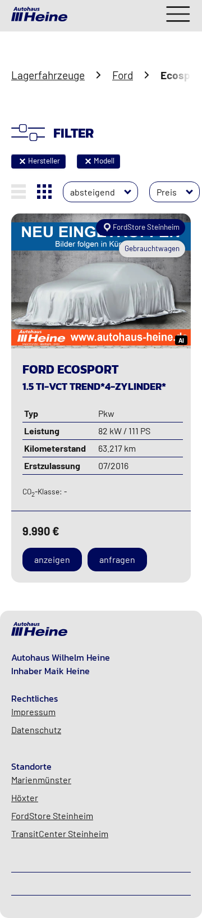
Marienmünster (41, 779)
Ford (122, 75)
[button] (22, 161)
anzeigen (52, 559)
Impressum (33, 711)
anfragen (117, 559)
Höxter (24, 797)
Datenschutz (36, 729)
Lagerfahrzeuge (48, 75)
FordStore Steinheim (52, 815)
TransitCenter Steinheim (59, 833)
